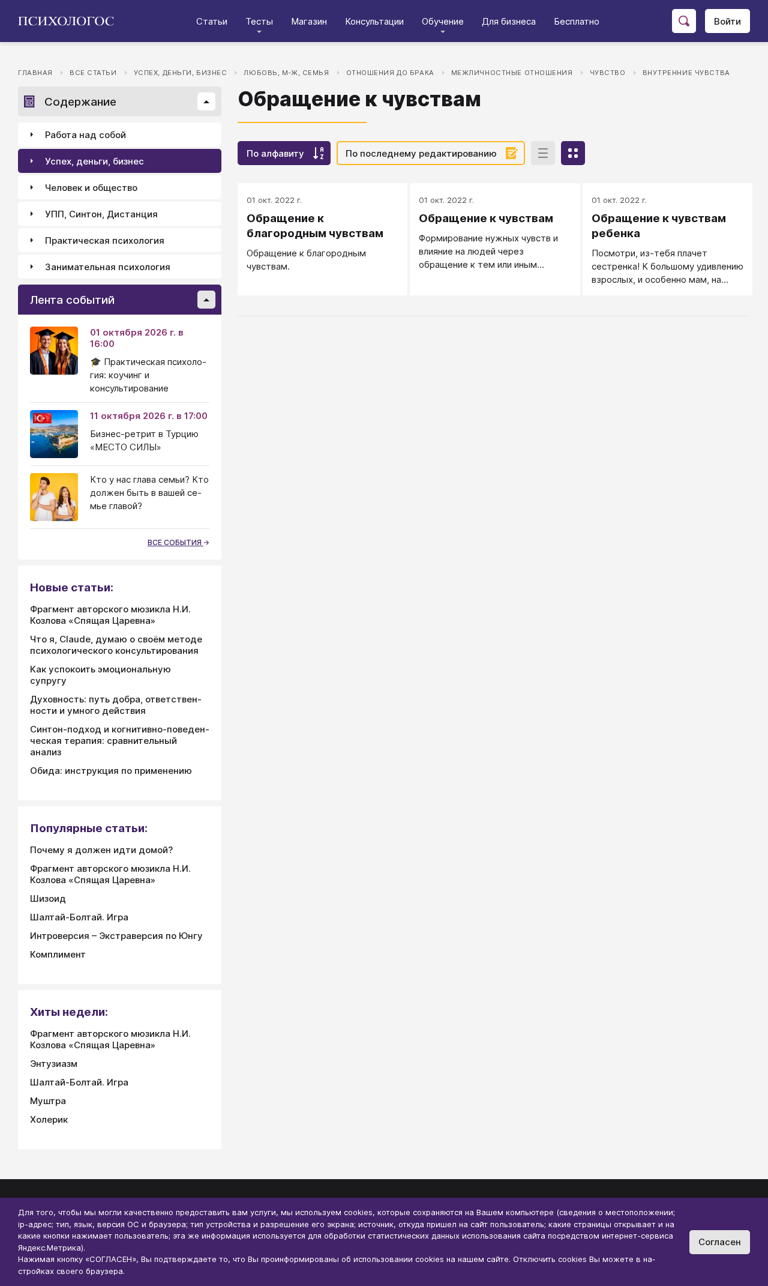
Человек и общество (91, 187)
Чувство (608, 72)
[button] (206, 101)
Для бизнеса (509, 21)
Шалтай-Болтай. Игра (79, 917)
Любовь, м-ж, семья (286, 72)
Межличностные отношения (512, 72)
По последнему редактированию (421, 153)
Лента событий (72, 300)
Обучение (443, 21)
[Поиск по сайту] (684, 21)
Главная (35, 72)
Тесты (259, 21)
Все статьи (93, 72)
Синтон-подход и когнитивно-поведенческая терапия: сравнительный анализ (119, 740)
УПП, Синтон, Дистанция (101, 214)
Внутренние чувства (686, 72)
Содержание (80, 102)
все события (175, 542)
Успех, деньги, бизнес (180, 72)
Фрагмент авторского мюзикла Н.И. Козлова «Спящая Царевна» (110, 614)
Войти (727, 21)
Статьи (211, 21)
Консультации (374, 21)
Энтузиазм (53, 1063)
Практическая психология (104, 240)
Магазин (309, 21)
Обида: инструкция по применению (111, 770)
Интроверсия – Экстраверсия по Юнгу (116, 935)
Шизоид (48, 898)
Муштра (48, 1100)
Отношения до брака (390, 72)
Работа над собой (85, 134)
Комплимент (58, 954)
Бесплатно (576, 21)
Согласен (719, 1242)
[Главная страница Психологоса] (70, 21)
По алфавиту (275, 153)
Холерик (49, 1119)
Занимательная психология (107, 267)
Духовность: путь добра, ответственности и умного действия (116, 704)
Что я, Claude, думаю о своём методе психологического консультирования (116, 644)
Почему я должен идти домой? (101, 850)
